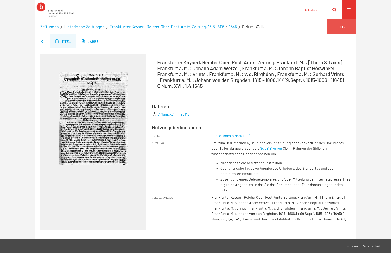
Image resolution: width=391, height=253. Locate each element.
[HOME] (55, 9)
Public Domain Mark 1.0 (229, 135)
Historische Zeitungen (84, 26)
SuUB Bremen (271, 148)
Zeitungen (49, 26)
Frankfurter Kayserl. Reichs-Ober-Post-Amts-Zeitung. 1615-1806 (167, 26)
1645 (233, 26)
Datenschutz (372, 246)
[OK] (334, 9)
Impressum (351, 246)
